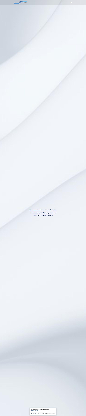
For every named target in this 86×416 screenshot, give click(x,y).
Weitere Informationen (34, 410)
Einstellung (34, 413)
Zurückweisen (41, 413)
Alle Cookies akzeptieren (50, 413)
